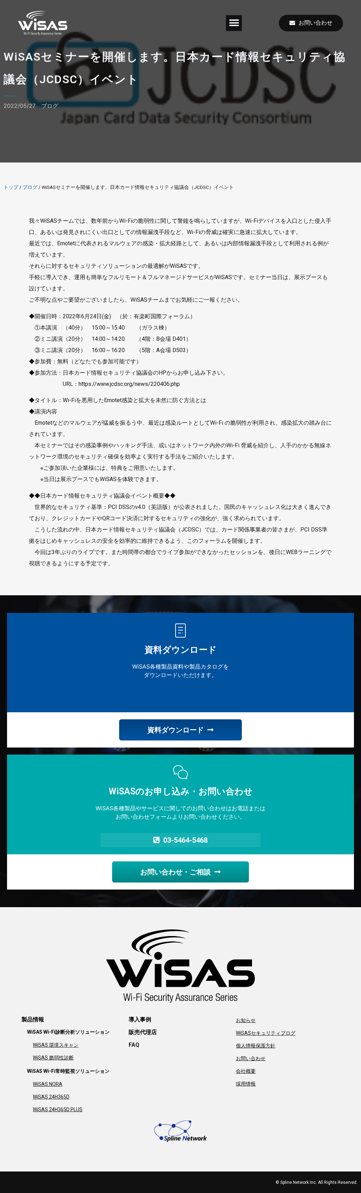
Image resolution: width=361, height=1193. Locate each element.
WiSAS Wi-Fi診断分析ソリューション (68, 1032)
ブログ (49, 105)
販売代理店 (143, 1032)
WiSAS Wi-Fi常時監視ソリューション (68, 1071)
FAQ (134, 1044)
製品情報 (33, 1019)
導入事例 (140, 1019)
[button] (234, 23)
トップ (11, 187)
